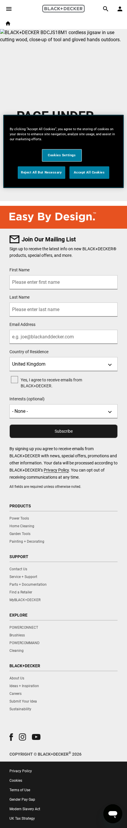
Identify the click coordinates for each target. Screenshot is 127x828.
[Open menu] (9, 9)
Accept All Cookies (89, 172)
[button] (11, 737)
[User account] (120, 9)
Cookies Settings (62, 155)
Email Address (22, 324)
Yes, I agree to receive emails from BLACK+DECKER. (51, 383)
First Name (19, 269)
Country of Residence (28, 351)
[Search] (106, 9)
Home (8, 23)
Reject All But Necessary (41, 172)
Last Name (19, 297)
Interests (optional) (27, 399)
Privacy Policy (56, 470)
